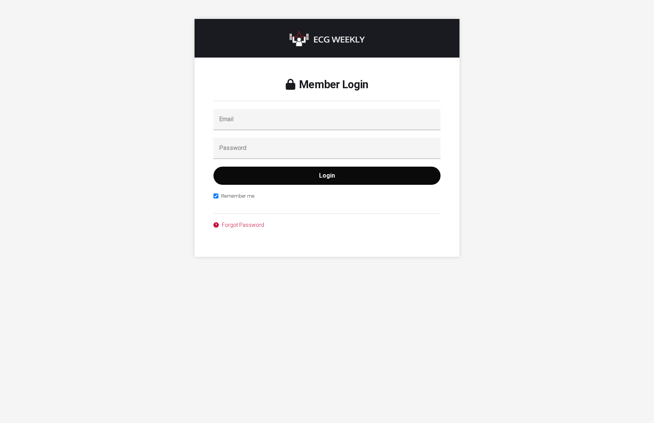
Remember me (237, 196)
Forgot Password (242, 225)
